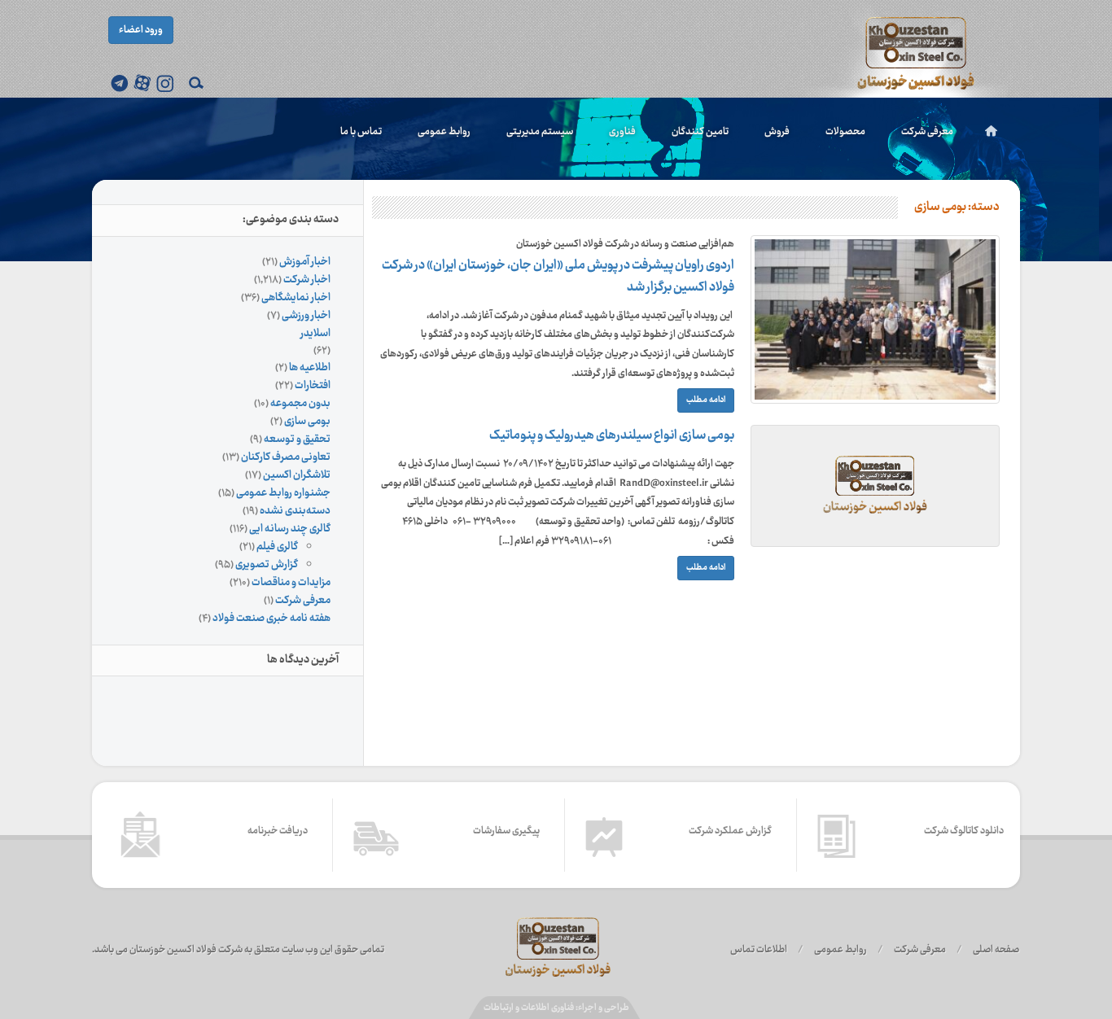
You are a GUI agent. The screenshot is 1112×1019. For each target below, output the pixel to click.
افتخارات (313, 386)
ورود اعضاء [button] (141, 30)
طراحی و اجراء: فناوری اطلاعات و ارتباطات (556, 1008)
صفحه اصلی (996, 950)
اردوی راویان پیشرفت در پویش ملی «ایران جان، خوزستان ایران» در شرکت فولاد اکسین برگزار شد (558, 277)
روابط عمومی (444, 132)
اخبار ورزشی (306, 316)
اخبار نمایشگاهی (296, 298)
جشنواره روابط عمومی (283, 493)
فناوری (622, 132)
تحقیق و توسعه (297, 439)
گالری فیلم (277, 547)
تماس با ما (361, 132)
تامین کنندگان (700, 132)
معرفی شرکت (927, 132)
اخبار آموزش (305, 262)
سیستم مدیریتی (539, 132)
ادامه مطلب (705, 400)
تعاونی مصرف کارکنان (286, 457)
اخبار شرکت (307, 280)
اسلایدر (315, 334)
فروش (777, 132)
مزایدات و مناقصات (291, 583)
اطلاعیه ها (310, 368)
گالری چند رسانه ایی (290, 529)
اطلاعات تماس (758, 950)
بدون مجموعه (300, 403)
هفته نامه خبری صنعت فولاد (271, 618)
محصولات (845, 132)
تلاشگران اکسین (297, 475)
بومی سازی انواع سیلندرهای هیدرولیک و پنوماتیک (611, 436)
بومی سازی (307, 421)
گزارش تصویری (266, 565)
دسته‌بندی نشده (295, 511)
